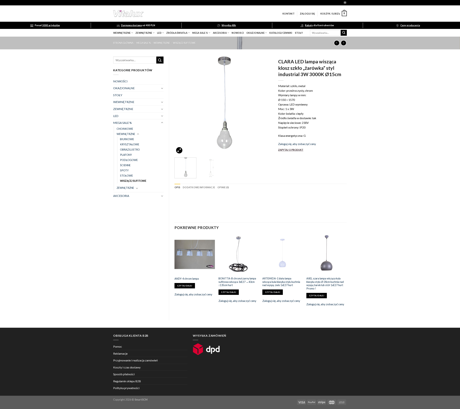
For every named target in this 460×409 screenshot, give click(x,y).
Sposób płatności (124, 374)
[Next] (266, 105)
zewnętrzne (143, 32)
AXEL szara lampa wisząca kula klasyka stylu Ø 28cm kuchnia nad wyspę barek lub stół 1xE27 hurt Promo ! (325, 283)
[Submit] (344, 33)
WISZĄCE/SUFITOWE (184, 42)
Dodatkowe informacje (199, 187)
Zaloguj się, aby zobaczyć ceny (297, 144)
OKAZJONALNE (255, 32)
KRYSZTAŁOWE (129, 144)
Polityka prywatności (126, 388)
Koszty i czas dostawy (127, 367)
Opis (177, 187)
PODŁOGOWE (129, 160)
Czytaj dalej (184, 285)
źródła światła (176, 32)
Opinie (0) (223, 187)
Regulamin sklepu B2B (127, 381)
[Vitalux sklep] (176, 13)
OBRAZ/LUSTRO (130, 149)
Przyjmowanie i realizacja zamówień (135, 360)
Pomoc (117, 346)
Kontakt (288, 13)
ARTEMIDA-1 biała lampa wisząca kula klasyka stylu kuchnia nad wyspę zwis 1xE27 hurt (281, 282)
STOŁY (117, 95)
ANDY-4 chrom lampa (186, 278)
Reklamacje (120, 353)
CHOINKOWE (125, 128)
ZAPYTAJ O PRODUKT (290, 149)
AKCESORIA (121, 195)
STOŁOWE (126, 175)
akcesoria (220, 32)
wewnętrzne (122, 32)
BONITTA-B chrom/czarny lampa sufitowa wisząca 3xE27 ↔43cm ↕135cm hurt (237, 282)
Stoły (299, 32)
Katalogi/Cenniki (280, 32)
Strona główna (123, 42)
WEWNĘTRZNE (162, 42)
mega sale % (200, 32)
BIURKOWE (127, 139)
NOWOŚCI (120, 81)
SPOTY (124, 170)
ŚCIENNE (125, 165)
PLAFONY (126, 154)
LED (159, 32)
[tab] (177, 187)
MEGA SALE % (144, 42)
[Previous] (181, 105)
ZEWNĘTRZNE (123, 109)
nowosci (238, 32)
